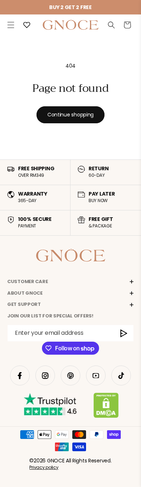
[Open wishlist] (26, 25)
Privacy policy (43, 467)
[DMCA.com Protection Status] (106, 407)
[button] (11, 25)
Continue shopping (70, 114)
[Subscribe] (124, 333)
